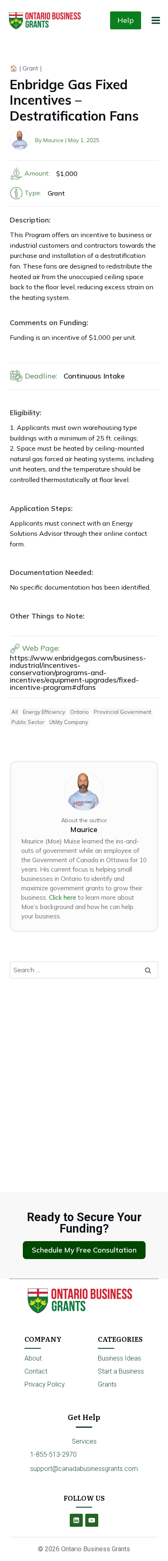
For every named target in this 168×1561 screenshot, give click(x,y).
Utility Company (68, 722)
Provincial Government (122, 712)
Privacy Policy (44, 1384)
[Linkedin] (76, 1520)
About (33, 1358)
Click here (62, 897)
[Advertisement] (84, 1072)
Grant (30, 68)
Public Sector (27, 722)
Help (125, 20)
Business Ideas (119, 1358)
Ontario (79, 712)
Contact (35, 1371)
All (14, 712)
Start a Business (121, 1371)
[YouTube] (91, 1520)
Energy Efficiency (44, 712)
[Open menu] (155, 20)
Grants (107, 1384)
